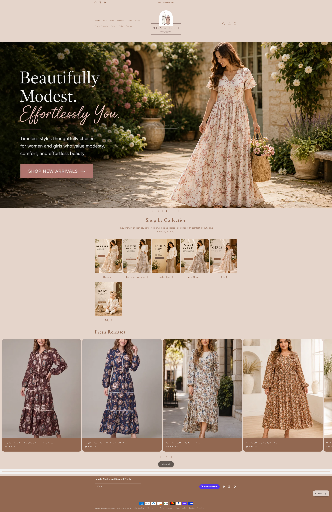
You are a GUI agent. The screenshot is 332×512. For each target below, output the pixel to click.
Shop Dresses (166, 125)
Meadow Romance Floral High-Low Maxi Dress (182, 443)
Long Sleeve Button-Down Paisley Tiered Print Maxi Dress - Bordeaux (30, 443)
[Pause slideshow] (179, 211)
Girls (221, 277)
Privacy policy (152, 508)
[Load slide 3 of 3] (167, 211)
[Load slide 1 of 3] (159, 211)
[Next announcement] (193, 2)
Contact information (196, 508)
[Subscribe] (138, 486)
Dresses (107, 277)
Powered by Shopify (123, 508)
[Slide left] (160, 457)
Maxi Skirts (193, 277)
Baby (107, 320)
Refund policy (139, 508)
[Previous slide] (152, 211)
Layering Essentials (135, 277)
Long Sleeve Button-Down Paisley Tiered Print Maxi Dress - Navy (109, 443)
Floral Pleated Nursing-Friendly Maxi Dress (261, 443)
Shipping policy (181, 508)
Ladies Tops (165, 277)
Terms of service (166, 508)
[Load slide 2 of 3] (163, 211)
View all (166, 464)
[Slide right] (172, 457)
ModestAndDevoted (108, 508)
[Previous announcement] (138, 2)
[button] (223, 23)
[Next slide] (173, 211)
